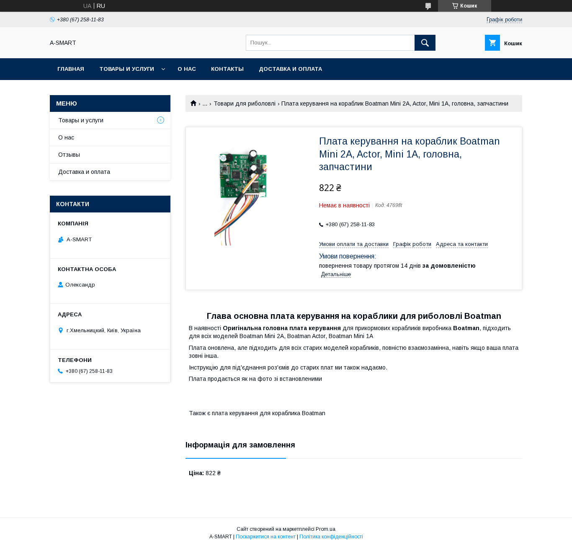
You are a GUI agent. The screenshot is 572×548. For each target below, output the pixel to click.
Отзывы (69, 154)
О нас (187, 69)
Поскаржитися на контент (266, 537)
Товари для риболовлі (245, 103)
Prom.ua (325, 529)
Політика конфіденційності (331, 537)
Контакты (227, 69)
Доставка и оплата (290, 69)
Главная (70, 69)
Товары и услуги (126, 69)
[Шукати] (425, 43)
